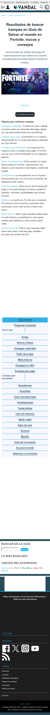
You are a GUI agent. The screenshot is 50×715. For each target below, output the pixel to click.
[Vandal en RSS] (6, 656)
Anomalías (25, 390)
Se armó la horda (9, 227)
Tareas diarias (25, 408)
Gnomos (25, 430)
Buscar (24, 550)
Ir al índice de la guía (25, 114)
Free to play (7, 330)
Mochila (5, 199)
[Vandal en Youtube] (35, 648)
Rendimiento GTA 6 (22, 2)
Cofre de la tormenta (25, 442)
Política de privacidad (9, 681)
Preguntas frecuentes (25, 325)
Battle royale (25, 419)
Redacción (25, 105)
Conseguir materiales (11, 125)
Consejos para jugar (10, 136)
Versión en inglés (25, 704)
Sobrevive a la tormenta (25, 453)
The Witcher (35, 2)
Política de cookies (8, 688)
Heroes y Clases (25, 342)
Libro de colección (9, 186)
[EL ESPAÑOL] (47, 7)
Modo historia (7, 213)
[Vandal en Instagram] (25, 648)
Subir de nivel (25, 425)
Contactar (5, 674)
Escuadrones (7, 175)
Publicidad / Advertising (10, 678)
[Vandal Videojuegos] (25, 7)
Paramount (44, 2)
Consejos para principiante (14, 147)
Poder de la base (25, 353)
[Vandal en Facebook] (6, 648)
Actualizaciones (25, 402)
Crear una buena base (11, 161)
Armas (25, 336)
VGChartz (5, 695)
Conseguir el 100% (25, 365)
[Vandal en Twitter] (16, 648)
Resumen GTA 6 (8, 2)
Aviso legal (5, 685)
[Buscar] (41, 7)
